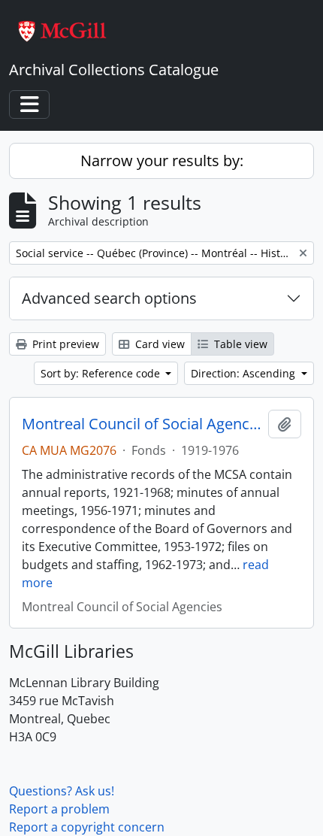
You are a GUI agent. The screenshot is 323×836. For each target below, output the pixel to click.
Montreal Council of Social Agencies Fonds (142, 424)
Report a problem (59, 809)
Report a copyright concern (87, 827)
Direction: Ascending (244, 373)
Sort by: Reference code (102, 373)
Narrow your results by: (161, 160)
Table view (239, 344)
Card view (158, 344)
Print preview (64, 344)
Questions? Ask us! (61, 791)
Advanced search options (109, 298)
